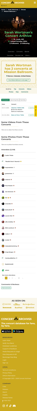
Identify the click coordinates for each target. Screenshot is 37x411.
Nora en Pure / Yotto (17, 115)
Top (15, 89)
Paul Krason (9, 185)
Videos (29, 89)
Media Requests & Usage (11, 351)
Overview (11, 51)
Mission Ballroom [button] (10, 11)
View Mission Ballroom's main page (18, 80)
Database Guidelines (10, 346)
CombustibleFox (10, 258)
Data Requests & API (10, 354)
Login (4, 360)
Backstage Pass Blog (10, 357)
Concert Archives (25, 378)
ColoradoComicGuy (11, 246)
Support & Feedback (10, 349)
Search (4, 5)
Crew (4, 386)
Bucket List (19, 55)
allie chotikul (9, 222)
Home (3, 9)
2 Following (25, 43)
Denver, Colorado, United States (19, 76)
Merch (5, 392)
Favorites (10, 55)
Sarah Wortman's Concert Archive (18, 34)
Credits (5, 395)
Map (17, 92)
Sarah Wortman (13, 9)
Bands (27, 51)
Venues (23, 9)
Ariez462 (8, 204)
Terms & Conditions (9, 370)
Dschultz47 (8, 210)
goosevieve (8, 173)
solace (7, 270)
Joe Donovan (9, 191)
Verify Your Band (8, 343)
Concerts (19, 51)
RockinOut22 (9, 264)
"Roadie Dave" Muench (12, 161)
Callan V (7, 234)
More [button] (27, 55)
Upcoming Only (14, 100)
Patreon (5, 389)
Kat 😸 (7, 197)
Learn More (6, 340)
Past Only (22, 100)
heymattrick (9, 167)
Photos (11, 92)
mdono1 (7, 179)
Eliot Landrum (9, 228)
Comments (24, 92)
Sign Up (5, 363)
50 (19, 278)
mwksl (7, 240)
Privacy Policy (7, 373)
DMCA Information (9, 375)
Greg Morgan (9, 252)
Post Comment (6, 287)
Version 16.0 (7, 400)
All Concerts (5, 100)
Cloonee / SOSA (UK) (17, 108)
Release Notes (7, 397)
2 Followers (14, 43)
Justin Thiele (9, 155)
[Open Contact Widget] (2, 401)
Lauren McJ (8, 216)
